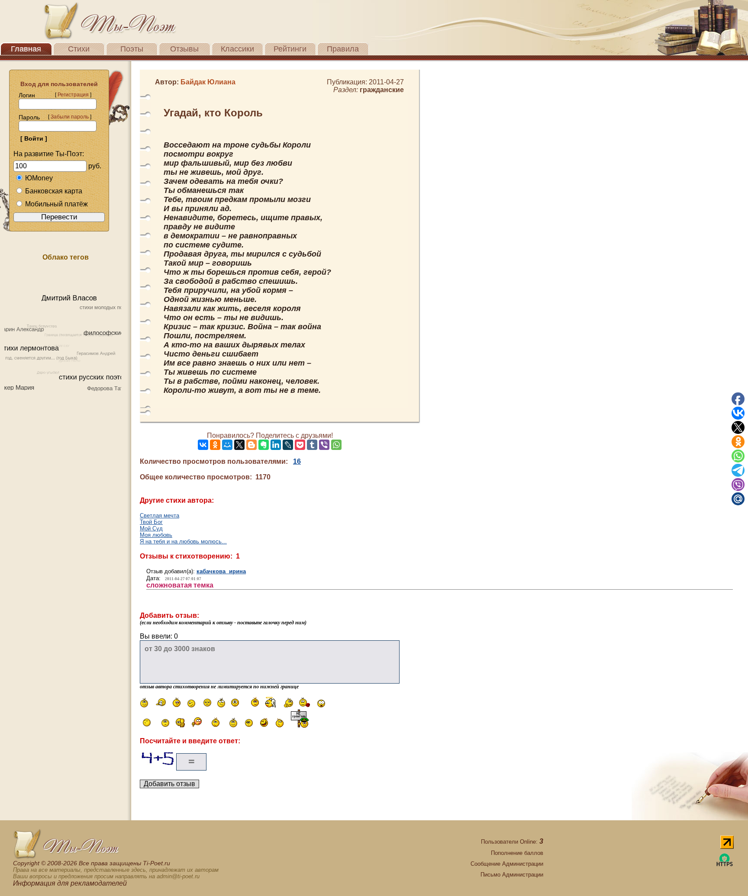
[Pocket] (300, 445)
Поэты (131, 49)
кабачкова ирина (221, 571)
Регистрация (73, 95)
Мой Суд (151, 528)
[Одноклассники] (215, 445)
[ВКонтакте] (203, 445)
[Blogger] (251, 445)
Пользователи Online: (512, 841)
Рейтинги (290, 49)
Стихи (79, 49)
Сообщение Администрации (507, 864)
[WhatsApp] (336, 445)
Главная (26, 49)
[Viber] (324, 445)
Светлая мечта (159, 515)
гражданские (382, 89)
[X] (239, 445)
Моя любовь (156, 535)
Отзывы (184, 49)
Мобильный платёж (56, 204)
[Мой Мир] (227, 445)
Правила (343, 49)
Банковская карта (53, 191)
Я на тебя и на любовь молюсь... (183, 541)
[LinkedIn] (276, 445)
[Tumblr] (312, 445)
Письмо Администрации (511, 874)
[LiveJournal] (288, 445)
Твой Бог (151, 522)
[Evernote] (263, 445)
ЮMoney (39, 178)
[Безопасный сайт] (725, 864)
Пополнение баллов (517, 853)
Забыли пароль (70, 117)
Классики (237, 49)
